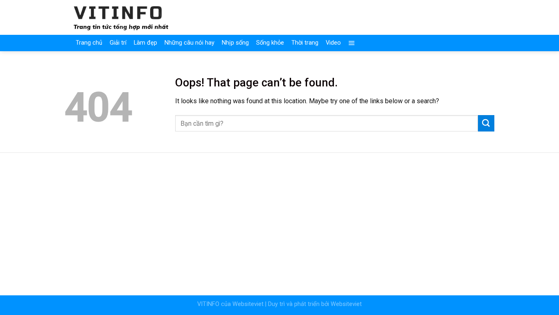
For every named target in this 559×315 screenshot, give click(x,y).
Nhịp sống (235, 42)
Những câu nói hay (189, 42)
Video (333, 42)
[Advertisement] (279, 218)
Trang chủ (89, 42)
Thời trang (304, 42)
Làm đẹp (145, 42)
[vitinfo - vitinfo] (121, 17)
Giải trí (118, 42)
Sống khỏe (270, 42)
